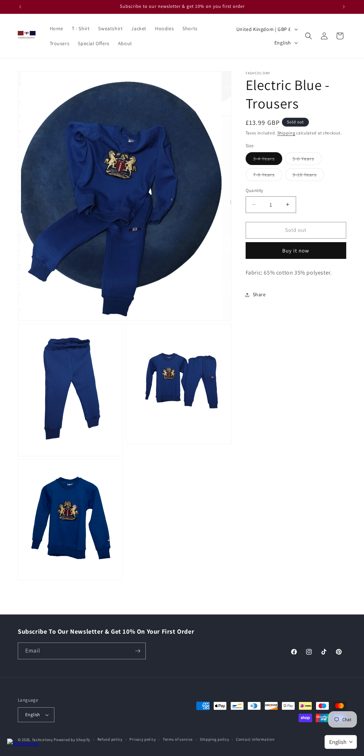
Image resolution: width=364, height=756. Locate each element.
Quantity (254, 190)
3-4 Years (267, 160)
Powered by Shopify (72, 739)
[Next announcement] (344, 7)
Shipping (286, 132)
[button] (308, 36)
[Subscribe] (137, 651)
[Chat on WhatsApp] (23, 744)
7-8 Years (267, 176)
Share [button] (259, 294)
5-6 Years (307, 160)
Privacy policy (142, 739)
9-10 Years (308, 176)
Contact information (255, 739)
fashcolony (42, 739)
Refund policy (110, 739)
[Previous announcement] (20, 7)
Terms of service (178, 739)
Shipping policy (214, 739)
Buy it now (295, 250)
